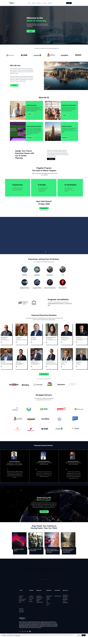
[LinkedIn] (1, 342)
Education (48, 597)
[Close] (86, 635)
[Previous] (5, 236)
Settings (79, 635)
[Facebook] (25, 631)
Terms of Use (21, 608)
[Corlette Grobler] (47, 251)
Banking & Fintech (49, 595)
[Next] (82, 236)
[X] (20, 631)
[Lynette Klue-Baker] (40, 251)
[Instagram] (23, 631)
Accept (83, 635)
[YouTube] (30, 631)
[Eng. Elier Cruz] (45, 251)
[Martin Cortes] (42, 251)
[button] (29, 3)
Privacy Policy (18, 635)
